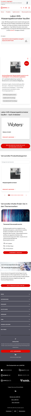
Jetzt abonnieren (15, 351)
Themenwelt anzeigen (15, 252)
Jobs (2, 319)
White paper (4, 309)
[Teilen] (24, 8)
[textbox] (15, 162)
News (2, 294)
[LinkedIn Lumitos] (15, 391)
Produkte (3, 304)
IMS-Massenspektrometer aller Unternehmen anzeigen (15, 146)
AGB (15, 411)
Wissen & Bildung (5, 324)
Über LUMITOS (15, 399)
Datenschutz (22, 411)
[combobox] (15, 162)
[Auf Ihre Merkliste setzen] (27, 59)
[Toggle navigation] (29, 8)
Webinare (3, 314)
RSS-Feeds (3, 329)
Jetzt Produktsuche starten (15, 285)
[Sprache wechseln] (26, 8)
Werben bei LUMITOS (15, 397)
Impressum (9, 411)
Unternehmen (4, 299)
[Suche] (21, 8)
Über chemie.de (15, 402)
